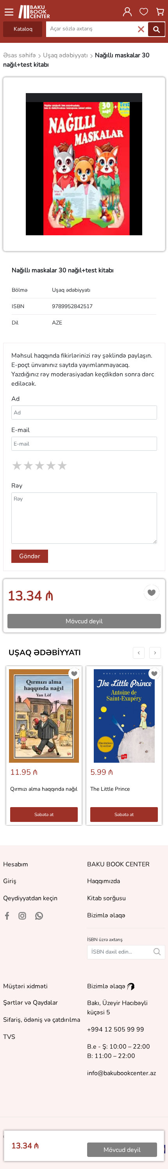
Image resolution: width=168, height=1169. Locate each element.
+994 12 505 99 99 (115, 1029)
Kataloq (23, 29)
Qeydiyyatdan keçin (30, 898)
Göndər (29, 556)
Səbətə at (44, 814)
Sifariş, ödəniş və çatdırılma (41, 1020)
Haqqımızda (103, 881)
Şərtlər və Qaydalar (30, 1002)
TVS (9, 1037)
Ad (15, 399)
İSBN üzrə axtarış (105, 939)
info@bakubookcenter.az (121, 1073)
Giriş (9, 881)
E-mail (20, 430)
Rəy (16, 485)
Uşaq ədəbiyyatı (45, 652)
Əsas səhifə (20, 55)
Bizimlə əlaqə (106, 915)
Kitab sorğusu (106, 898)
